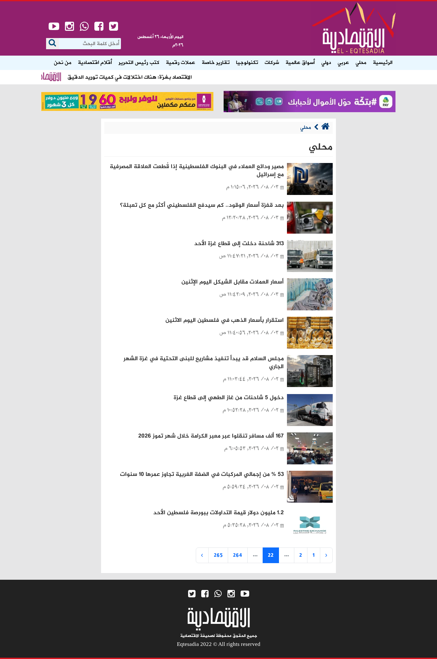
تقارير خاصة (216, 62)
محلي (360, 62)
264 (237, 555)
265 (218, 555)
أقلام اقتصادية (95, 62)
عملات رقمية (180, 62)
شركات (272, 62)
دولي (326, 62)
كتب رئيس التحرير (138, 62)
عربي (343, 62)
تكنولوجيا (247, 62)
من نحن (62, 62)
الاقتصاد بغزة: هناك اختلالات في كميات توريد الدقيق (139, 77)
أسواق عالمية (300, 62)
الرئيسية (383, 62)
